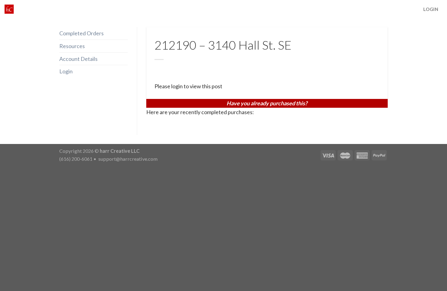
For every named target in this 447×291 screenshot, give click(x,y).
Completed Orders (81, 33)
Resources (72, 46)
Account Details (78, 58)
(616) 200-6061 (75, 159)
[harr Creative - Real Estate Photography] (9, 9)
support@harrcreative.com (127, 159)
